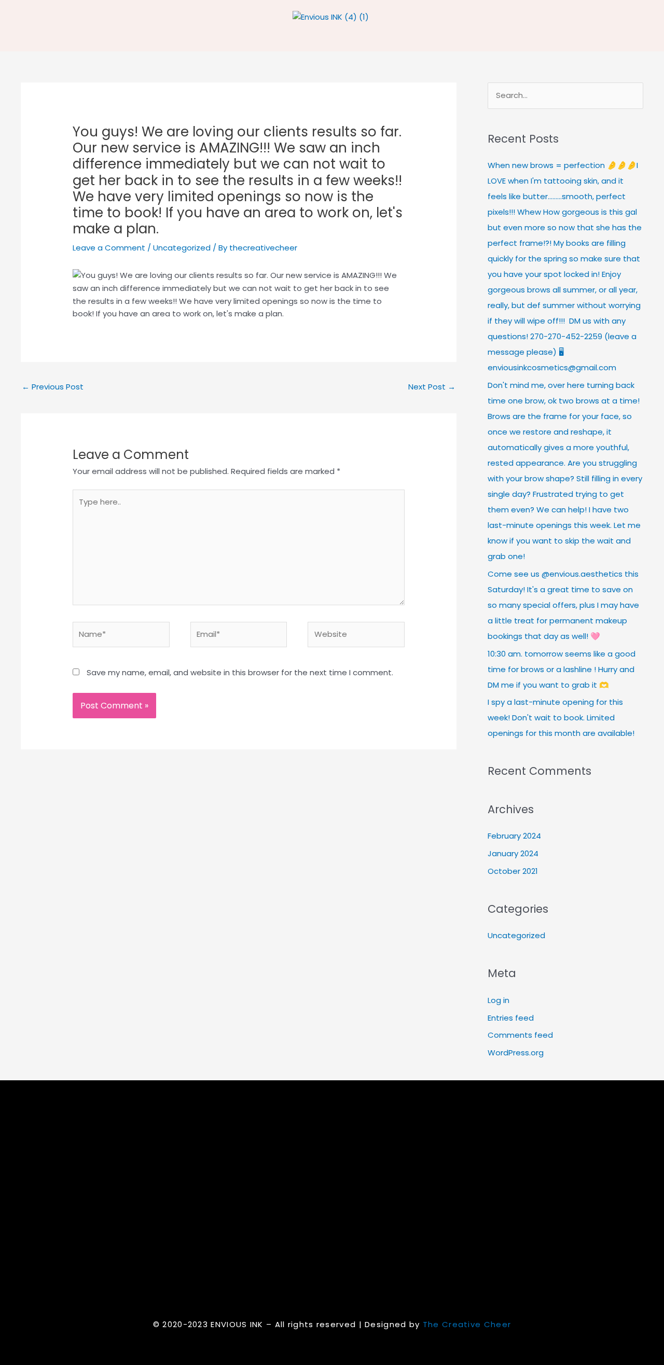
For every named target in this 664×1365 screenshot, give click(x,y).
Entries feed (511, 1017)
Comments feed (520, 1034)
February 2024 (514, 835)
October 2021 (513, 871)
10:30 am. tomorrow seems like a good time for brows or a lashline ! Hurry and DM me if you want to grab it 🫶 (561, 669)
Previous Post (53, 386)
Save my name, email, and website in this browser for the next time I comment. (240, 672)
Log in (498, 1000)
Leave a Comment (109, 247)
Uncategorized (182, 247)
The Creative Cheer (467, 1324)
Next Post (431, 386)
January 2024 (513, 853)
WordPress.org (516, 1052)
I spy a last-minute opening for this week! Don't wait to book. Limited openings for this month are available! (561, 718)
